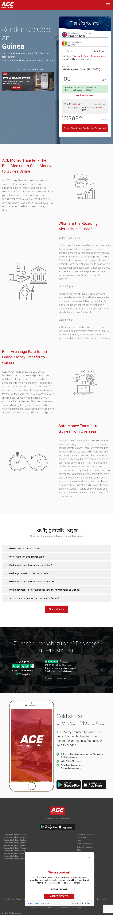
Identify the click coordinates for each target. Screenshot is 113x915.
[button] (89, 857)
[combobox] (85, 35)
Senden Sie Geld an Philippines (16, 848)
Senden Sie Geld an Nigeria (14, 843)
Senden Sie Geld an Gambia (15, 840)
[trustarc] (86, 903)
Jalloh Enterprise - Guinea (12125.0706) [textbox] (81, 69)
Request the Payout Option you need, (89, 56)
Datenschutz (82, 838)
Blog (79, 850)
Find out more (56, 609)
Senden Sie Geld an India (13, 856)
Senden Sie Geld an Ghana (14, 845)
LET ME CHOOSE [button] (59, 889)
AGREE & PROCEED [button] (59, 896)
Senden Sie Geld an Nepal (14, 853)
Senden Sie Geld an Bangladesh (16, 837)
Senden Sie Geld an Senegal (15, 851)
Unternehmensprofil (85, 844)
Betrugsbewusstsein (85, 847)
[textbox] (85, 34)
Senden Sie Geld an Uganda (15, 859)
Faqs (79, 841)
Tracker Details (44, 903)
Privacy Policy (33, 903)
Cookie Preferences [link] (11, 913)
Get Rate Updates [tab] (84, 95)
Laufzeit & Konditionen (86, 835)
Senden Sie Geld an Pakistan (15, 835)
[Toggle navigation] (108, 5)
